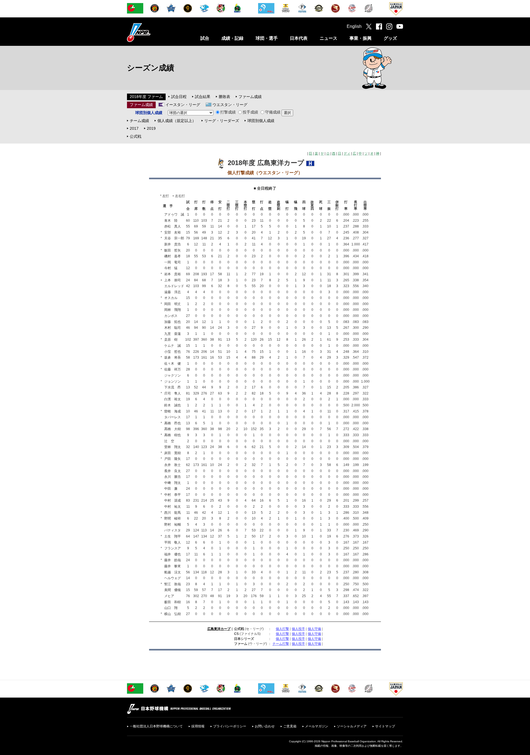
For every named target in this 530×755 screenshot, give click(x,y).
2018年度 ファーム (146, 96)
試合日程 (179, 96)
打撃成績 (228, 112)
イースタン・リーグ (182, 104)
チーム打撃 (280, 644)
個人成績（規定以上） (176, 120)
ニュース (328, 38)
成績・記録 (232, 38)
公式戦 (135, 136)
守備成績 (272, 112)
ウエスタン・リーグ (230, 104)
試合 (204, 38)
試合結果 (202, 96)
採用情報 (198, 726)
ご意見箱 (289, 726)
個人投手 (298, 629)
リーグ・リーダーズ (221, 120)
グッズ (390, 38)
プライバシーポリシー (229, 726)
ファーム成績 (250, 96)
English (354, 26)
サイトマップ (385, 726)
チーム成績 (139, 120)
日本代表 (299, 38)
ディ (347, 153)
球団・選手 (267, 38)
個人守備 (314, 629)
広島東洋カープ (218, 629)
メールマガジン (316, 726)
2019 (151, 128)
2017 (134, 128)
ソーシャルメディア (352, 726)
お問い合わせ (265, 726)
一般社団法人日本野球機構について (156, 726)
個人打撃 (282, 629)
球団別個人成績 (260, 120)
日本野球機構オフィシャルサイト (152, 32)
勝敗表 (224, 96)
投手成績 (250, 112)
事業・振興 (360, 38)
